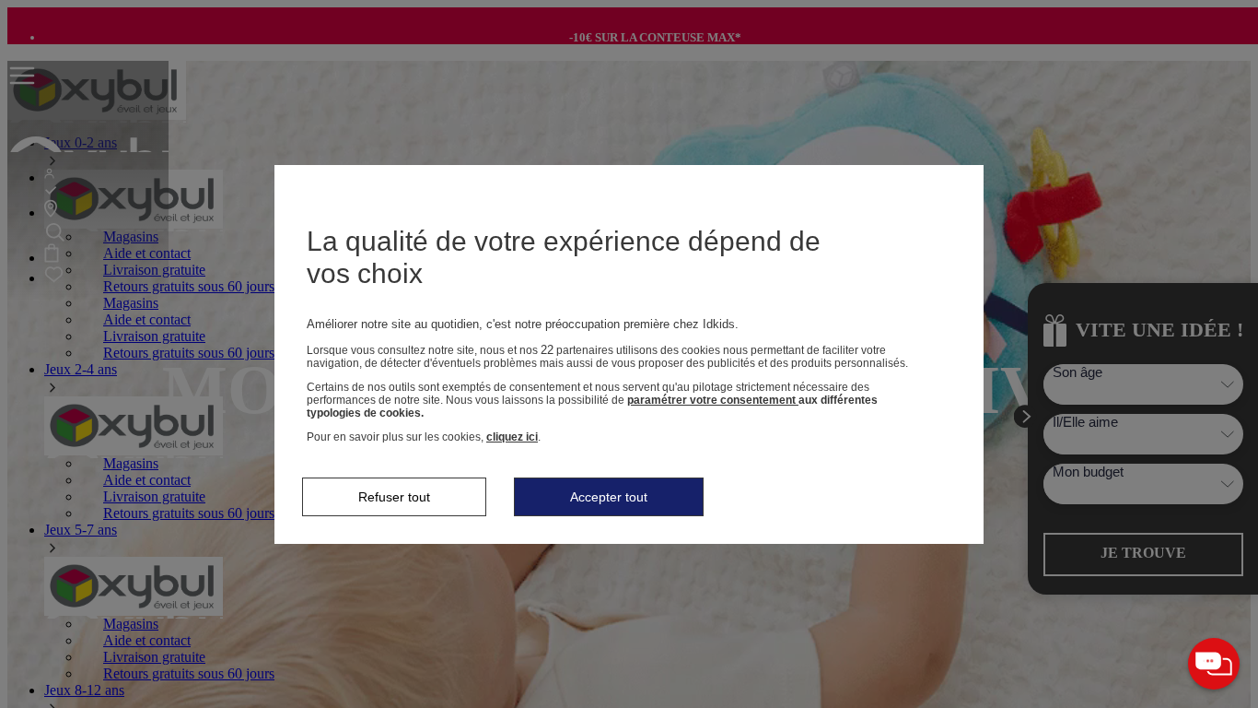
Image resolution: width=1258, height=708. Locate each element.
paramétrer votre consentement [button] (712, 400)
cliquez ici (512, 437)
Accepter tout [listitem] (608, 497)
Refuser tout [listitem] (394, 497)
